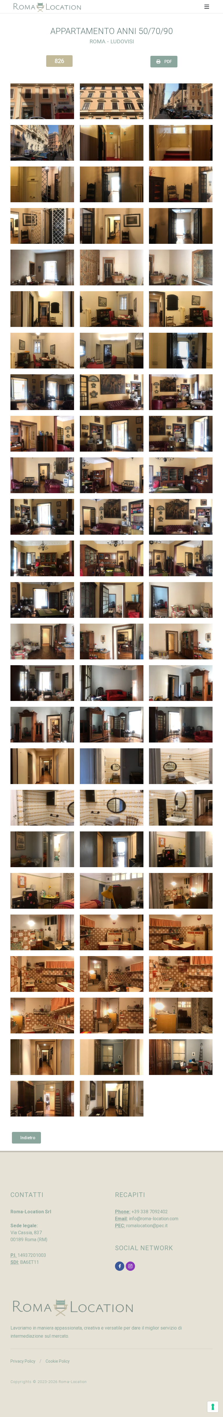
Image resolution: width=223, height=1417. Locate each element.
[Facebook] (119, 1266)
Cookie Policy (58, 1361)
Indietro (27, 1137)
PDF (167, 61)
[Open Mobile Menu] (206, 6)
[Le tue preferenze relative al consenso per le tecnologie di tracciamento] (212, 1406)
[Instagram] (130, 1266)
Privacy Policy (22, 1361)
